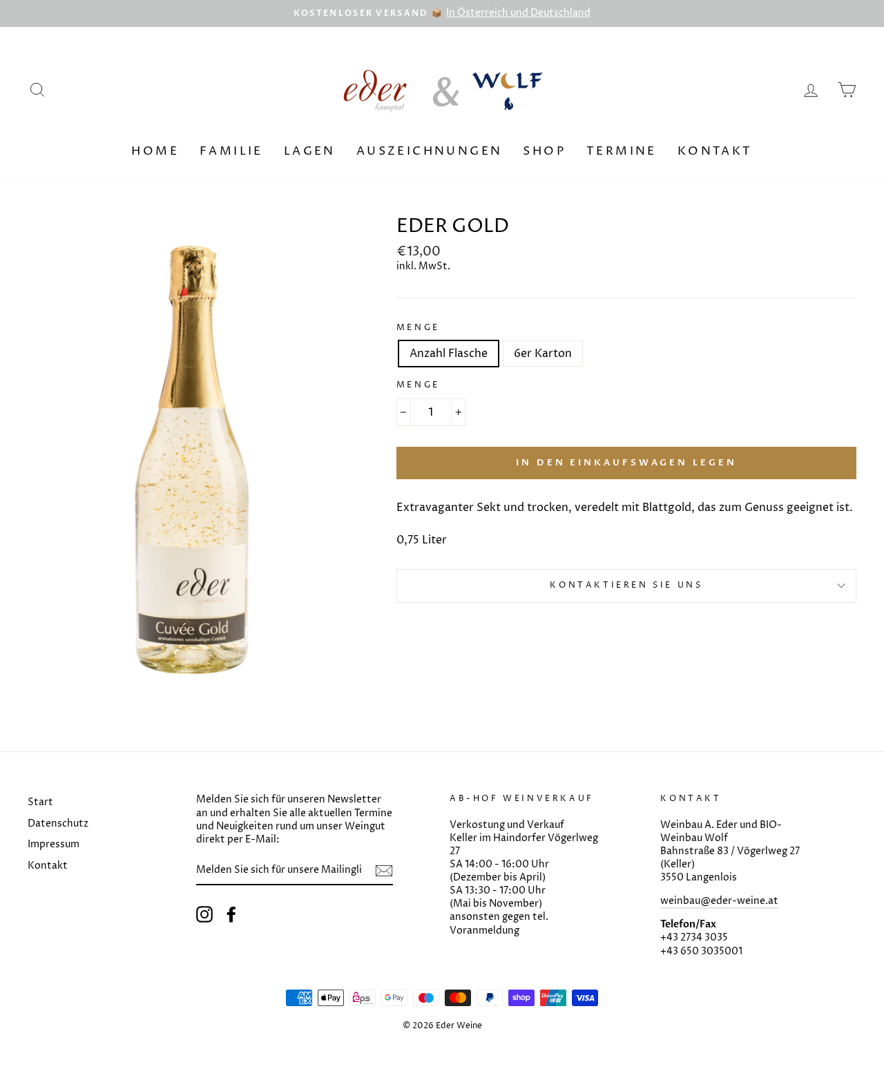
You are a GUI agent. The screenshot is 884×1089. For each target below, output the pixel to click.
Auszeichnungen (429, 151)
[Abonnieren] (384, 870)
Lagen (310, 151)
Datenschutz (58, 824)
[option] (442, 13)
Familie (231, 151)
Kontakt (715, 151)
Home (155, 151)
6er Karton (543, 353)
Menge (418, 328)
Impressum (53, 844)
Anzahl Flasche (449, 353)
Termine (621, 151)
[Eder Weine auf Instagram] (204, 914)
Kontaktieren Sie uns (626, 585)
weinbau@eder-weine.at (719, 901)
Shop (544, 151)
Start (40, 802)
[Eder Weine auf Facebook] (231, 914)
